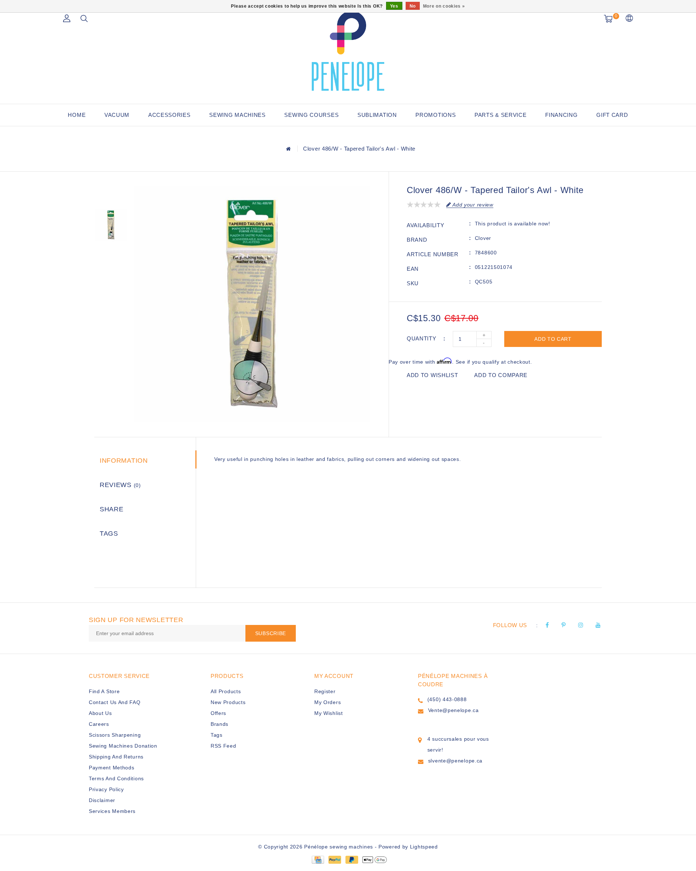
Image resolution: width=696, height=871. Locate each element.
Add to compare (500, 375)
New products (228, 702)
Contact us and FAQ (115, 702)
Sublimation (377, 115)
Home (77, 115)
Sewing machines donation (123, 746)
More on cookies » (444, 6)
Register (325, 691)
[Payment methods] (317, 859)
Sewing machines (237, 115)
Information (124, 460)
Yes (394, 6)
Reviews (120, 484)
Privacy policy (106, 789)
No (413, 6)
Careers (99, 724)
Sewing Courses (311, 115)
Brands (219, 724)
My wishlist (328, 713)
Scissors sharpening (115, 735)
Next (110, 258)
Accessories (169, 115)
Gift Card (612, 115)
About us (100, 713)
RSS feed (223, 746)
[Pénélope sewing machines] (348, 51)
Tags (109, 533)
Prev (110, 191)
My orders (327, 702)
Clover (483, 238)
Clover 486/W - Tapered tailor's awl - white (359, 149)
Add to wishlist (432, 375)
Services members (112, 811)
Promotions (435, 115)
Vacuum (116, 115)
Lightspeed (424, 847)
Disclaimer (102, 800)
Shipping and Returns (116, 757)
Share (112, 509)
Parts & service (501, 115)
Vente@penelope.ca (453, 710)
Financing (561, 115)
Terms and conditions (116, 778)
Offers (218, 713)
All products (226, 691)
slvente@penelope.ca (455, 761)
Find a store (104, 691)
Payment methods (111, 767)
